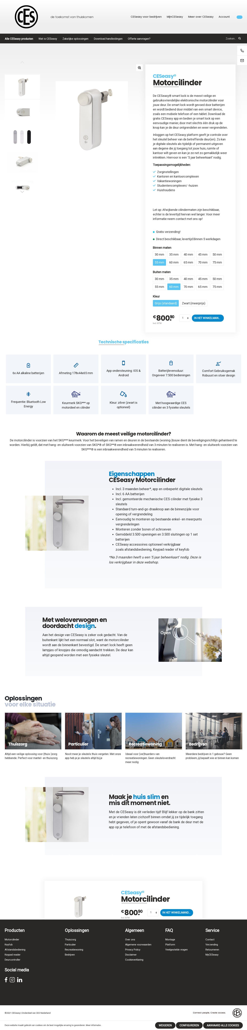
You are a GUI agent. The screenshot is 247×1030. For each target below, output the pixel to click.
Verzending (211, 944)
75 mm (217, 262)
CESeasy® (164, 76)
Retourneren (212, 949)
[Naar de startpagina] (26, 16)
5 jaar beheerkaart (200, 157)
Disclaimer (131, 954)
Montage (170, 939)
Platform (170, 944)
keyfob (184, 549)
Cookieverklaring (134, 959)
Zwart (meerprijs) (193, 303)
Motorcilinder (12, 939)
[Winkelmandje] (239, 17)
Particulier (70, 944)
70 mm (203, 262)
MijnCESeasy (175, 17)
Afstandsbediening (15, 949)
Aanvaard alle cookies (223, 1025)
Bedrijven (70, 954)
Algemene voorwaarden (138, 944)
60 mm (174, 262)
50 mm (217, 254)
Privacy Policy (132, 949)
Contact (209, 939)
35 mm (174, 254)
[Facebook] (6, 980)
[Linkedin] (19, 980)
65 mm (188, 262)
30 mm (159, 254)
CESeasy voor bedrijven (146, 17)
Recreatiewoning (74, 949)
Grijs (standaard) (166, 303)
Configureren (189, 1025)
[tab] (123, 342)
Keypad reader (163, 549)
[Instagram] (12, 980)
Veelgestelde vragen (176, 949)
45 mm (203, 254)
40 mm (188, 254)
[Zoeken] (239, 38)
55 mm (159, 262)
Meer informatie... (94, 1025)
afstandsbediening (138, 549)
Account (224, 17)
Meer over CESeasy (201, 17)
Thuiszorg (70, 939)
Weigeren (165, 1025)
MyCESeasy (211, 954)
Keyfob (9, 944)
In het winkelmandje (208, 318)
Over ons (130, 939)
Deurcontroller (12, 959)
